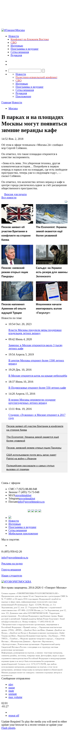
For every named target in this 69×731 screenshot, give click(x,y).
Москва (13, 108)
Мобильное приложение (23, 533)
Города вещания (11, 569)
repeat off (13, 715)
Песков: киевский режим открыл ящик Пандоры (33, 447)
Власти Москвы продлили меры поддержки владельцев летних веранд (35, 332)
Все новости (8, 197)
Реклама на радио (12, 563)
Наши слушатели (11, 575)
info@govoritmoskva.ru (31, 501)
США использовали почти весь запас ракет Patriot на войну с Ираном (31, 456)
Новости (13, 36)
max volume (15, 697)
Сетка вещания (20, 52)
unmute (12, 693)
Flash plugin (8, 727)
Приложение (23, 96)
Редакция (16, 55)
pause (11, 687)
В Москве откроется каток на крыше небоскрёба (37, 375)
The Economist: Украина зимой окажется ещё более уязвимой (32, 438)
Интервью (17, 45)
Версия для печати (15, 194)
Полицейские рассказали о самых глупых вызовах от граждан (30, 467)
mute (11, 690)
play (10, 684)
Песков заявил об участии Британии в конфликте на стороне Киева (34, 428)
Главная (6, 102)
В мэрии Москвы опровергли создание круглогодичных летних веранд (32, 401)
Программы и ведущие (24, 48)
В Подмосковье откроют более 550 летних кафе (37, 387)
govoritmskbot (23, 495)
